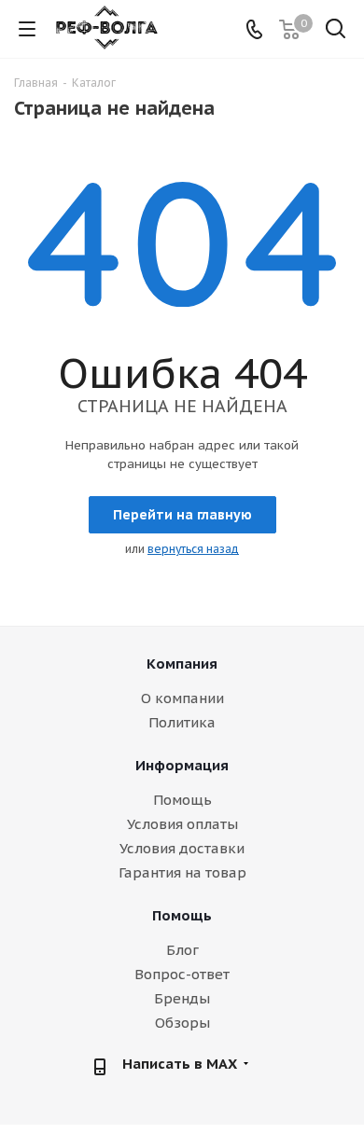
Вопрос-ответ (182, 974)
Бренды (182, 998)
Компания (182, 663)
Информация (182, 765)
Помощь (182, 800)
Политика (182, 722)
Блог (182, 950)
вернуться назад (193, 549)
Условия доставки (182, 848)
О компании (182, 698)
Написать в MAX (179, 1063)
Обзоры (182, 1022)
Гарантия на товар (182, 872)
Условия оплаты (182, 824)
